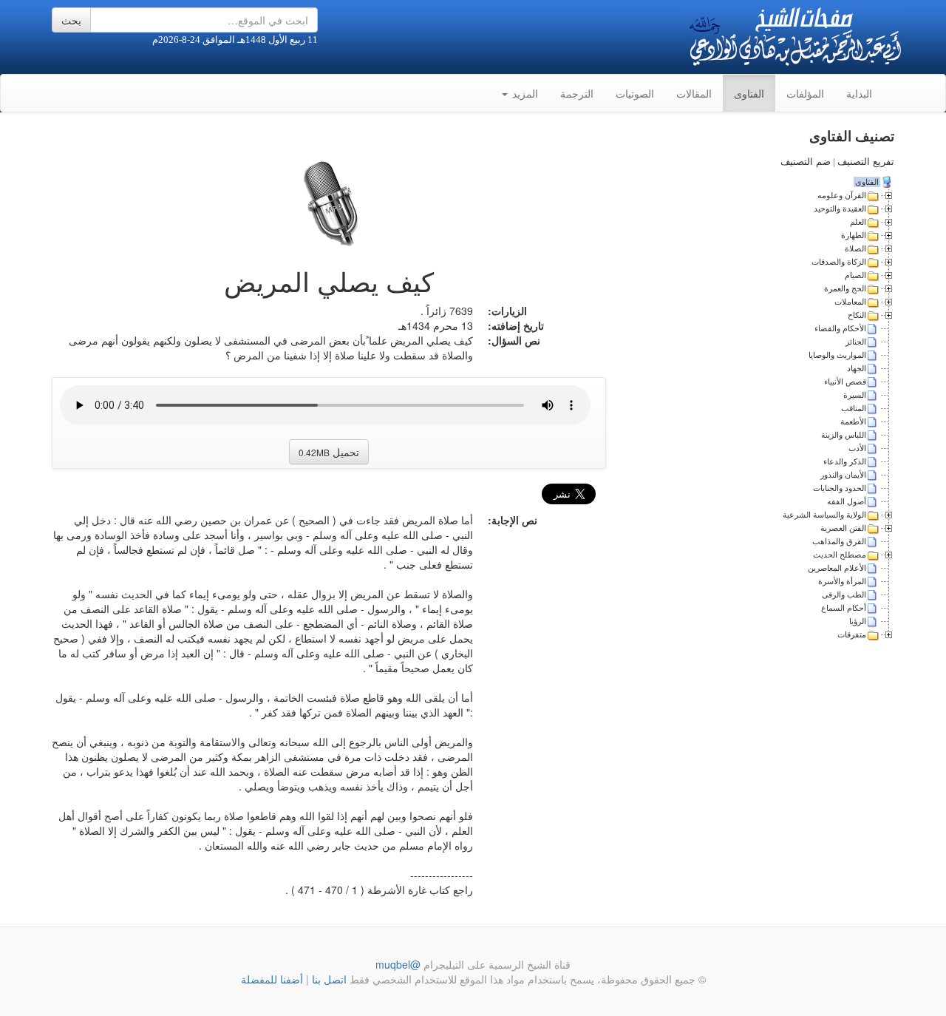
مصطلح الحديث (839, 554)
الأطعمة (853, 421)
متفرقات (851, 634)
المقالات (694, 93)
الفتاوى (749, 93)
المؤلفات (805, 93)
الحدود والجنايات (839, 488)
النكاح (857, 315)
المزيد (523, 93)
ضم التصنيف (805, 161)
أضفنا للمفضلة (272, 979)
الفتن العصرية (843, 528)
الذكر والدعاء (844, 461)
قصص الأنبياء (845, 381)
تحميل (329, 451)
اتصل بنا (328, 979)
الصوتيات (635, 93)
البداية (859, 93)
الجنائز (855, 341)
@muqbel (398, 964)
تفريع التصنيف (865, 161)
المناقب (853, 408)
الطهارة (853, 235)
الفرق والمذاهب (839, 541)
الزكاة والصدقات (838, 261)
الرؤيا (857, 621)
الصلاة (855, 248)
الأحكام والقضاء (840, 328)
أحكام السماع (843, 607)
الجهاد (856, 368)
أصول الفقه (846, 501)
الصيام (855, 275)
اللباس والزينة (843, 434)
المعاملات (850, 301)
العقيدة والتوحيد (840, 208)
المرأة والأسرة (842, 581)
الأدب (857, 448)
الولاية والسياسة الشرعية (824, 514)
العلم (858, 221)
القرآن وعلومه (841, 195)
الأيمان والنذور (843, 474)
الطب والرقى (844, 594)
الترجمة (576, 93)
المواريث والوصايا (837, 354)
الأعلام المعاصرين (837, 567)
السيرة (854, 394)
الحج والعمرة (845, 288)
